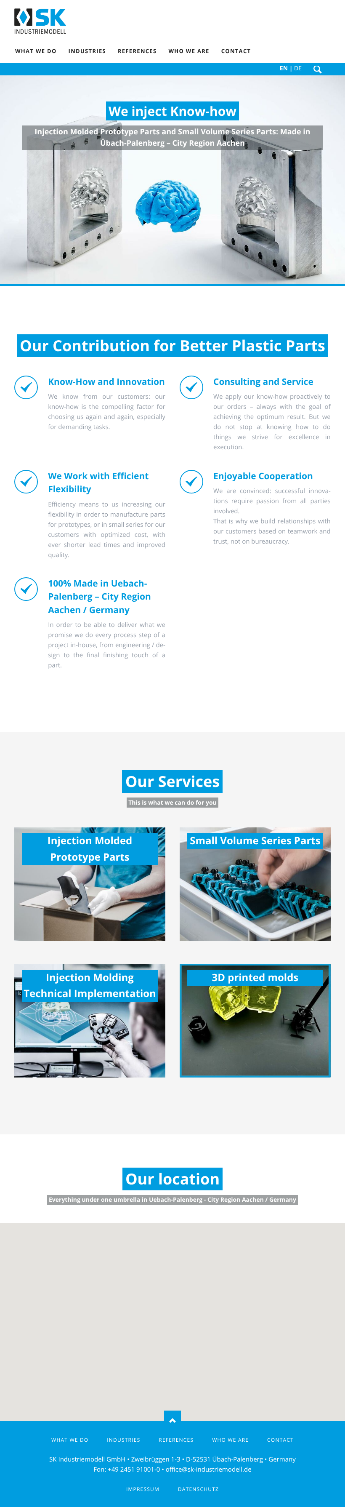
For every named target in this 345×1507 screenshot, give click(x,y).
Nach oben (172, 1421)
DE (298, 68)
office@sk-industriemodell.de (209, 1469)
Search (318, 70)
